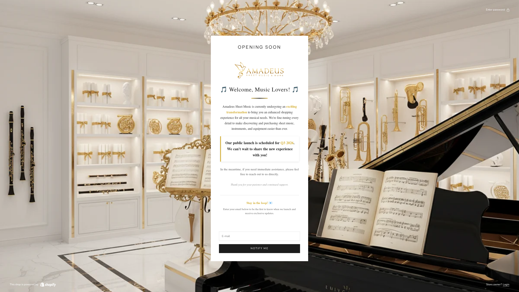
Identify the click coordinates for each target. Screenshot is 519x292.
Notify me (259, 248)
